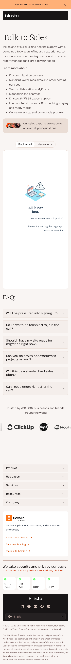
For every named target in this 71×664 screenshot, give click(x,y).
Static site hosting (16, 550)
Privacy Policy (28, 570)
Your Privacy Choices (51, 570)
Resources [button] (13, 494)
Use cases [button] (13, 476)
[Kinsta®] (11, 15)
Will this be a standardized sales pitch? (29, 373)
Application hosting (17, 537)
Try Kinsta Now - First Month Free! (32, 4)
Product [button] (11, 468)
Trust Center (10, 570)
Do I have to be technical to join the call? (32, 326)
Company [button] (12, 502)
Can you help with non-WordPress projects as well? (31, 357)
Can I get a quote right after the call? (29, 388)
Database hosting (16, 544)
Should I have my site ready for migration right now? (29, 342)
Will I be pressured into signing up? (32, 313)
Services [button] (12, 485)
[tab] (25, 144)
